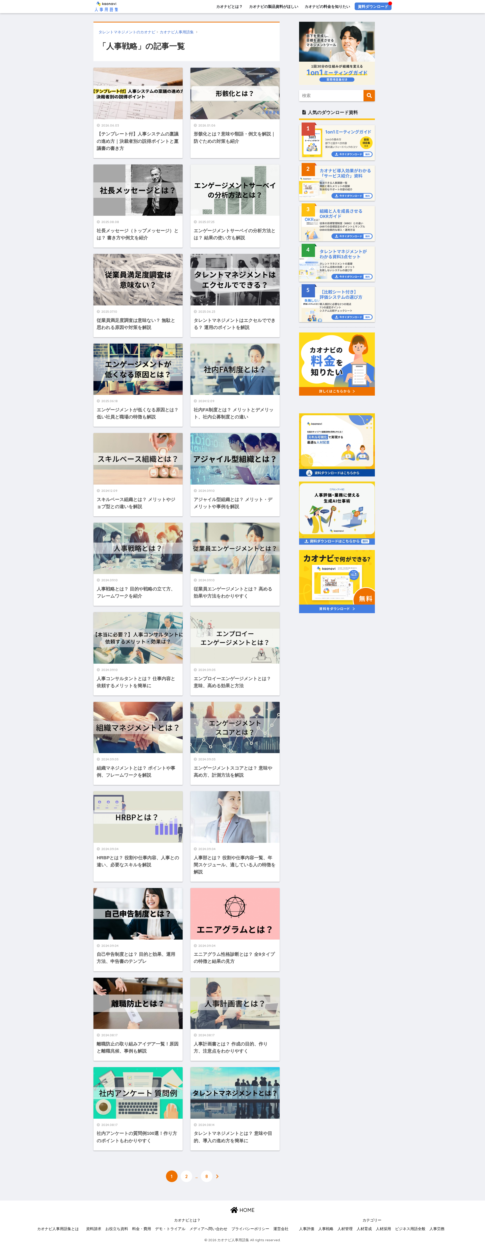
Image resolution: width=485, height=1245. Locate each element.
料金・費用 (141, 1229)
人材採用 (383, 1229)
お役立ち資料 (116, 1229)
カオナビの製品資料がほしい (273, 6)
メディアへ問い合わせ (208, 1229)
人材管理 (345, 1229)
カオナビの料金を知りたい (327, 6)
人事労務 (437, 1229)
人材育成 (364, 1229)
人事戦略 (325, 1229)
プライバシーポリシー (250, 1229)
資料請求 (93, 1229)
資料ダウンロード (373, 6)
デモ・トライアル (170, 1229)
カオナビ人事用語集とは (58, 1229)
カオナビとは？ (229, 6)
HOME (246, 1210)
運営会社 (280, 1229)
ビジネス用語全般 (410, 1229)
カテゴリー (371, 1220)
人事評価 (306, 1229)
